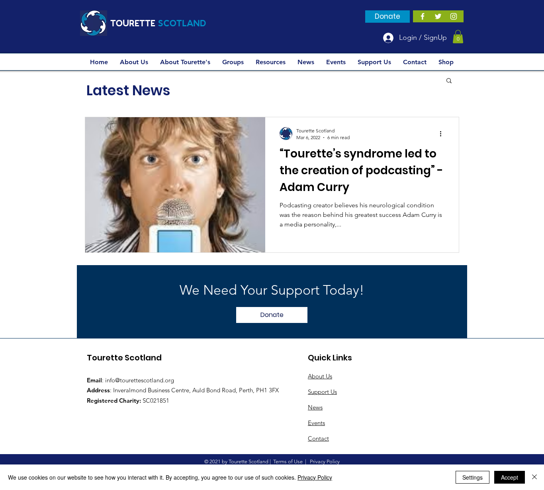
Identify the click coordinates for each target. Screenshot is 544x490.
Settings (472, 477)
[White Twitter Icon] (438, 16)
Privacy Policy (314, 477)
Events (316, 423)
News (315, 407)
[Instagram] (453, 16)
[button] (458, 36)
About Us (320, 376)
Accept (509, 477)
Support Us (322, 392)
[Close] (534, 477)
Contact (318, 438)
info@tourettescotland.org (139, 380)
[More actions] (443, 133)
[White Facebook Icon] (422, 16)
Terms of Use (288, 461)
